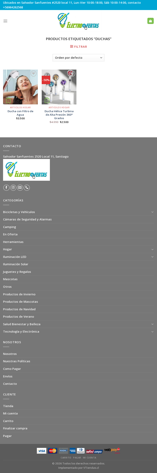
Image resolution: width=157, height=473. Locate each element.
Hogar (7, 249)
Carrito (8, 421)
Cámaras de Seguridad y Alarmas (27, 219)
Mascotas (10, 279)
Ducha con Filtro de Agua (20, 113)
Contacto (10, 384)
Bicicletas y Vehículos (19, 212)
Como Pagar (12, 369)
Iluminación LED (14, 257)
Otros (7, 286)
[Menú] (5, 21)
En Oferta (10, 234)
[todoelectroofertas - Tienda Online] (78, 21)
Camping (9, 227)
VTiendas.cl (91, 468)
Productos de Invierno (19, 294)
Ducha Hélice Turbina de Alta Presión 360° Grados (59, 115)
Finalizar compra (15, 428)
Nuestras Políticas (16, 361)
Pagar (7, 436)
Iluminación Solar (15, 264)
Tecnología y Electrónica (21, 331)
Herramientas (13, 242)
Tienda (8, 406)
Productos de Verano (18, 316)
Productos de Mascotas (20, 301)
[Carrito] (150, 21)
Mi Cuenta (89, 457)
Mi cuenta (10, 413)
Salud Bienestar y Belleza (21, 324)
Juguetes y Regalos (17, 272)
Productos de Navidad (19, 309)
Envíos (7, 376)
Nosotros (10, 354)
